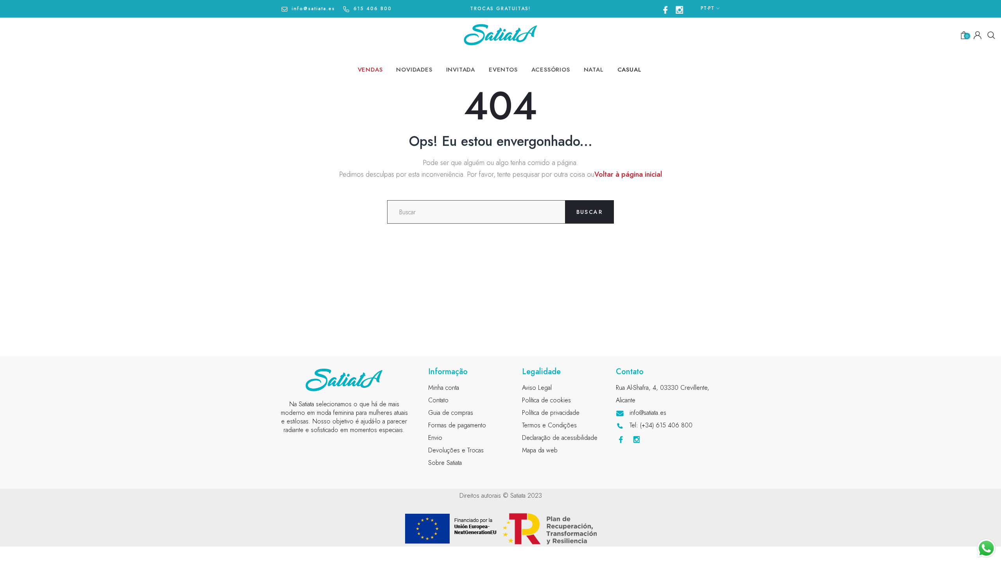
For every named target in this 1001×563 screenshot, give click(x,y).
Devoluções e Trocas (456, 450)
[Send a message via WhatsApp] (986, 548)
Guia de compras (450, 412)
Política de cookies (546, 400)
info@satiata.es (313, 8)
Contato (438, 400)
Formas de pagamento (457, 425)
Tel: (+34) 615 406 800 (661, 425)
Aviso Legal (537, 387)
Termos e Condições (549, 425)
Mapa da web (540, 450)
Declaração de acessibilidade (559, 437)
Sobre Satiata (445, 462)
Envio (435, 437)
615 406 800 (372, 8)
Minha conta (443, 387)
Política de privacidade (550, 412)
